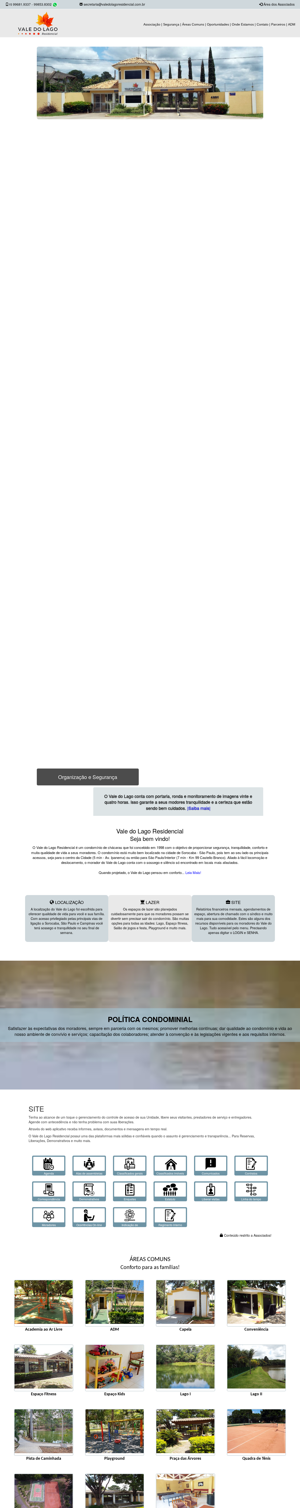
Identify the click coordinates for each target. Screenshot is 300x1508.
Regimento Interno (170, 1225)
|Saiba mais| (231, 808)
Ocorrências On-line (89, 1225)
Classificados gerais (130, 1173)
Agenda (49, 1173)
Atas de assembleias (89, 1173)
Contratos (251, 1173)
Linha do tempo (251, 1199)
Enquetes (130, 1199)
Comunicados (211, 1173)
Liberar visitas (211, 1199)
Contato (262, 24)
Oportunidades (218, 24)
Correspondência (49, 1199)
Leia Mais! (192, 872)
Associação (151, 24)
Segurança (171, 24)
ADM (291, 24)
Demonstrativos (89, 1199)
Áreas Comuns (193, 24)
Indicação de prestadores (130, 1227)
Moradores (49, 1225)
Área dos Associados (279, 4)
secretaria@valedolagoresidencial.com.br (114, 4)
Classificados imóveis (170, 1173)
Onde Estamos (243, 24)
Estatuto (170, 1199)
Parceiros (278, 24)
